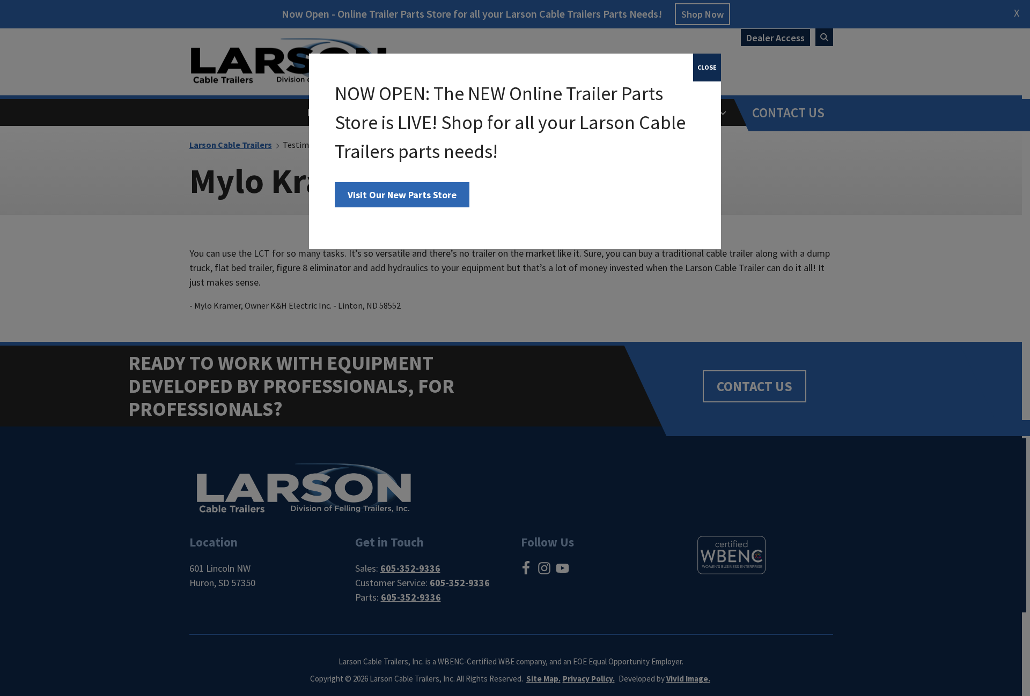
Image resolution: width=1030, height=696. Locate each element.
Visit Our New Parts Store (402, 195)
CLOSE (707, 67)
